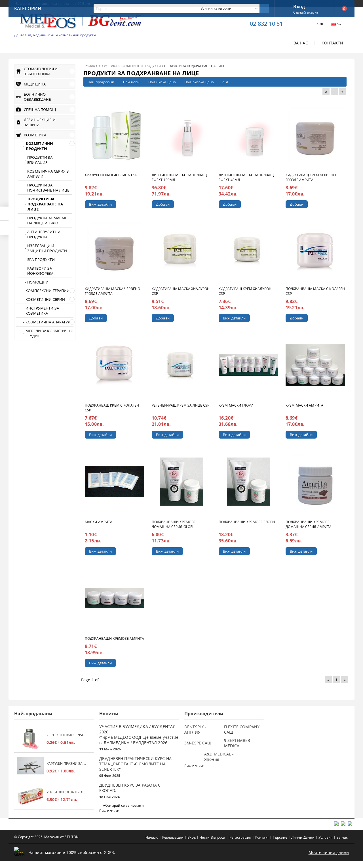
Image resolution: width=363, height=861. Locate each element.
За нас (342, 837)
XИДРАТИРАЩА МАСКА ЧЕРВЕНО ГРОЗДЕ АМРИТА (112, 291)
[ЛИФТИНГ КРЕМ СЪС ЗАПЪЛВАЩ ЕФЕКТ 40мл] (248, 134)
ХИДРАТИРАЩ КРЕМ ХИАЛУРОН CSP (245, 291)
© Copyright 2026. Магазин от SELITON (46, 836)
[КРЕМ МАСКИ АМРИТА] (315, 365)
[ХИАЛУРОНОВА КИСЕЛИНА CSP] (114, 134)
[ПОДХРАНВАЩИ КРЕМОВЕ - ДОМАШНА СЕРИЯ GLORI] (181, 482)
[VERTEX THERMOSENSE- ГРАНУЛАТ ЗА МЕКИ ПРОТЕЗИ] (30, 739)
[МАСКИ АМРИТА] (114, 481)
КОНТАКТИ (332, 43)
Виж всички (109, 810)
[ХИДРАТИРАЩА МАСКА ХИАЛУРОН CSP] (181, 249)
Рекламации (172, 837)
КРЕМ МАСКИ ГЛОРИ (236, 405)
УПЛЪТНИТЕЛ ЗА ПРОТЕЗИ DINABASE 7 (67, 792)
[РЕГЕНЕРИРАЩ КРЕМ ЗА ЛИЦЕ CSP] (181, 365)
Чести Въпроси (212, 837)
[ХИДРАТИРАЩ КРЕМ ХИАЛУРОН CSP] (248, 250)
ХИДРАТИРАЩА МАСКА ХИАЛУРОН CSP (181, 291)
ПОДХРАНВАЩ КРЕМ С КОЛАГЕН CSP (112, 408)
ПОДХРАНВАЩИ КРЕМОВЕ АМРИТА (114, 638)
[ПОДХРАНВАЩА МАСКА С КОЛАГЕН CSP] (315, 249)
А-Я (225, 82)
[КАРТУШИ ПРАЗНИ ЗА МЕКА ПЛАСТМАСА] (30, 767)
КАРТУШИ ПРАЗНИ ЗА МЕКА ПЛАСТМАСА (67, 763)
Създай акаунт (305, 12)
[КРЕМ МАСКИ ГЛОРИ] (248, 365)
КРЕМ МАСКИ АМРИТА (304, 405)
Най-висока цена (199, 82)
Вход (299, 5)
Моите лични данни (329, 852)
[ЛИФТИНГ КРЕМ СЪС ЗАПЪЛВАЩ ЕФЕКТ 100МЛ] (181, 134)
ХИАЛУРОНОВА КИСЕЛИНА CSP (111, 175)
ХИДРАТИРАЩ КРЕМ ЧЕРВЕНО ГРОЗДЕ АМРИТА (311, 177)
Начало (89, 66)
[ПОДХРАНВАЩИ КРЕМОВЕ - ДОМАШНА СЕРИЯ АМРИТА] (315, 481)
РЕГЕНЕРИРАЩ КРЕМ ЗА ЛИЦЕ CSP (180, 405)
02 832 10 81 (266, 23)
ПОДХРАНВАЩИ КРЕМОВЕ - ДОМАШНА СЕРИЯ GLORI (175, 524)
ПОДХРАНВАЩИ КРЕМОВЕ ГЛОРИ (247, 521)
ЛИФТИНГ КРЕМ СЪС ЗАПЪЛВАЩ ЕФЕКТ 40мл (246, 177)
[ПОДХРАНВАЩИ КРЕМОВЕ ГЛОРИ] (248, 482)
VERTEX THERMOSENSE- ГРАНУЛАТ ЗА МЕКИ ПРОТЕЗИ (67, 735)
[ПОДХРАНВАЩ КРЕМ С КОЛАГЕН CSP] (114, 365)
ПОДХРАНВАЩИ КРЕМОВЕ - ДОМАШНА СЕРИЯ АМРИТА (309, 524)
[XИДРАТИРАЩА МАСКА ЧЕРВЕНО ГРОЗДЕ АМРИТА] (114, 250)
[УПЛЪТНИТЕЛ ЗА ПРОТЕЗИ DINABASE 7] (30, 796)
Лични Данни (303, 837)
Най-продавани (101, 82)
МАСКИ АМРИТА (98, 521)
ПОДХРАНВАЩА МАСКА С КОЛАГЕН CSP (315, 291)
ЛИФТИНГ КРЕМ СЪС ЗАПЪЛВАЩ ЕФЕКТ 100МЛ (179, 177)
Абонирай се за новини (123, 805)
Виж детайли (100, 204)
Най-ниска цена (162, 82)
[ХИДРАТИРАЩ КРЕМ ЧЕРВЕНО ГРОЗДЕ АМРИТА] (315, 135)
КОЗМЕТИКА (107, 66)
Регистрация (240, 837)
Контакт (262, 837)
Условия (325, 837)
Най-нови (131, 82)
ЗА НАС (301, 43)
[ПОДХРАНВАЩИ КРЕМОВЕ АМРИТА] (114, 598)
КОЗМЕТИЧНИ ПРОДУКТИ (141, 66)
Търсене (280, 837)
